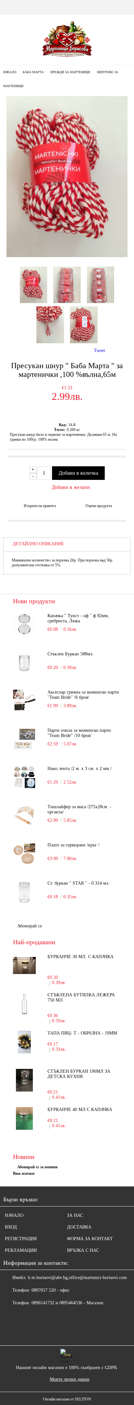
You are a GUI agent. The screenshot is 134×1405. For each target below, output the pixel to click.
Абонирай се (29, 925)
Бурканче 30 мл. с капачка (80, 956)
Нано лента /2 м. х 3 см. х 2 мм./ (79, 768)
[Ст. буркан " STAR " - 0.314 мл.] (24, 892)
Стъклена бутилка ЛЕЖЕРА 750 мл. (81, 997)
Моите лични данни (69, 1379)
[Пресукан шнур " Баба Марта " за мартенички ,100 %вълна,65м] (67, 255)
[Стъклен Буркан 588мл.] (24, 663)
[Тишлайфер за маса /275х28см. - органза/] (24, 815)
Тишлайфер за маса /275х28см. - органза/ (79, 809)
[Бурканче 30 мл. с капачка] (24, 965)
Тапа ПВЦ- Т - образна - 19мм (82, 1033)
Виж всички (23, 1173)
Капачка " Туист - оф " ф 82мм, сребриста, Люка (78, 618)
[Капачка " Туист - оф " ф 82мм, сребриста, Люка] (24, 624)
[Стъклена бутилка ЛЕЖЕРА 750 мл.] (24, 1003)
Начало (9, 72)
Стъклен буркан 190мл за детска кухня (78, 1074)
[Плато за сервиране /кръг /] (24, 854)
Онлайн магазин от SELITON (67, 1399)
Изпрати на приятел (40, 506)
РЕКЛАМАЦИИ (21, 1250)
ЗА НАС (75, 1215)
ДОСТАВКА (79, 1227)
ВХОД (11, 1227)
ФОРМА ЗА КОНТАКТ (90, 1238)
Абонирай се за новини (37, 1167)
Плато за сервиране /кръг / (73, 845)
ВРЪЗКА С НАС (83, 1250)
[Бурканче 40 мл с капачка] (24, 1118)
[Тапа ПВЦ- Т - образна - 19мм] (24, 1042)
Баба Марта (33, 72)
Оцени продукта (99, 506)
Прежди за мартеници (70, 72)
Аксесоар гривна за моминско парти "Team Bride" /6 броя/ (83, 695)
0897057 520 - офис (51, 1290)
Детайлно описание (38, 543)
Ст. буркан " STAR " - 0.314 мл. (78, 883)
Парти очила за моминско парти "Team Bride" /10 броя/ (79, 733)
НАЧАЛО (14, 1215)
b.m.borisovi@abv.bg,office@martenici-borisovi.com (77, 1277)
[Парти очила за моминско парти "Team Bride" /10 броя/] (24, 739)
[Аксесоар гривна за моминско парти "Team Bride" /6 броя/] (24, 701)
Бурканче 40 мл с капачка (79, 1109)
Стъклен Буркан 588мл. (70, 654)
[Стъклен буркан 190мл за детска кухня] (24, 1080)
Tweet (99, 350)
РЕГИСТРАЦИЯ (21, 1238)
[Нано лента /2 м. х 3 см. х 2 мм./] (24, 777)
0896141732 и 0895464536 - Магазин (67, 1302)
